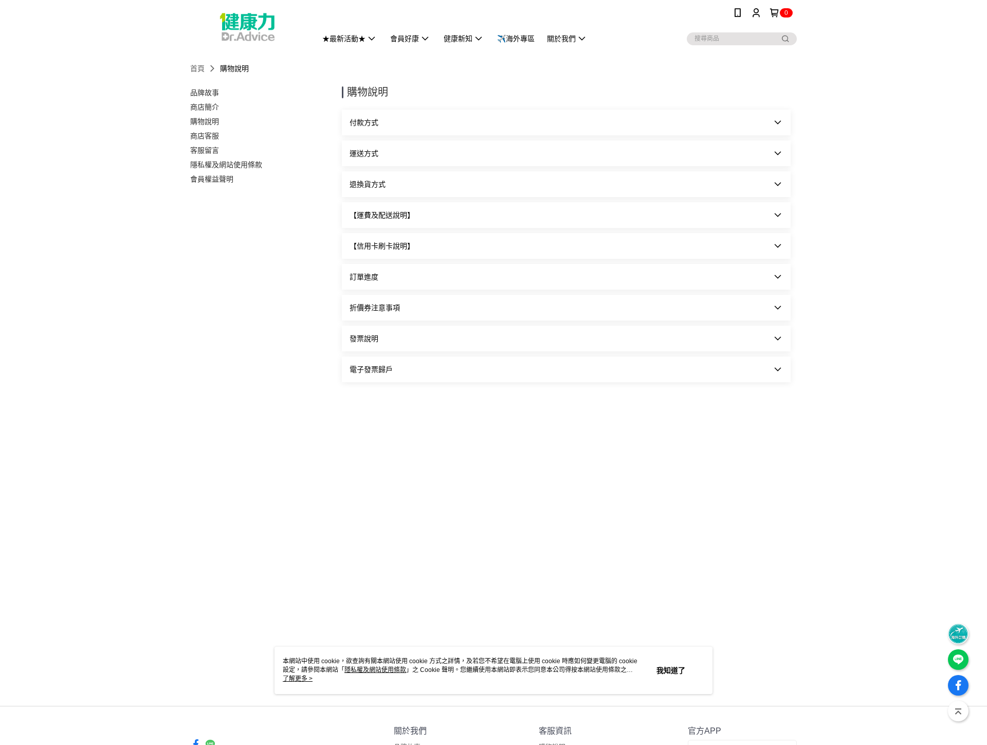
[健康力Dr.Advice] (247, 27)
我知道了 (670, 670)
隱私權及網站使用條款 (375, 669)
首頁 (197, 68)
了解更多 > (298, 678)
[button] (566, 122)
